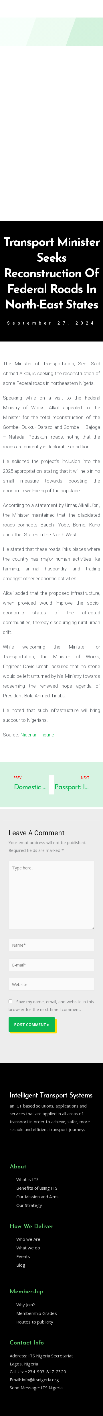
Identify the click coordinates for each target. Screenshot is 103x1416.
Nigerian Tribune (37, 735)
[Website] (51, 985)
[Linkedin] (24, 1144)
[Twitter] (12, 1144)
